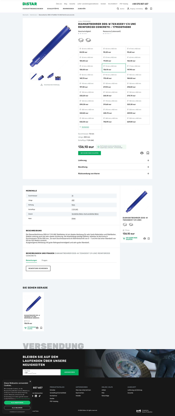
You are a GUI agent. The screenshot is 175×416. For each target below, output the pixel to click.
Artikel (104, 390)
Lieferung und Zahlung (135, 390)
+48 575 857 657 (140, 4)
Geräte (52, 398)
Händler (78, 396)
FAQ (103, 393)
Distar (74, 218)
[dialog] (17, 396)
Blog (65, 4)
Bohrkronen (68, 9)
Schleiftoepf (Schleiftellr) (58, 393)
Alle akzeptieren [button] (17, 402)
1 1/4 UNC (75, 209)
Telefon (27, 371)
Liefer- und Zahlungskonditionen (87, 4)
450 (73, 200)
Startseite (25, 15)
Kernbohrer (53, 396)
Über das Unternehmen (83, 390)
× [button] (30, 381)
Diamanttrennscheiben (33, 9)
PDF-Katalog (124, 4)
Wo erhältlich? (112, 4)
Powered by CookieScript (17, 412)
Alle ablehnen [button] (17, 408)
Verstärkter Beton (77, 214)
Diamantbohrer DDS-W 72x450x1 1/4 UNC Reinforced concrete (135, 219)
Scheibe (52, 390)
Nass (73, 205)
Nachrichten (80, 393)
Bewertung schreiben (38, 268)
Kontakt (103, 4)
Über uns (59, 4)
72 (72, 196)
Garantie (72, 4)
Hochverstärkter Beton (91, 214)
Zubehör (81, 9)
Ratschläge (105, 396)
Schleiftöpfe (53, 9)
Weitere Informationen (23, 399)
